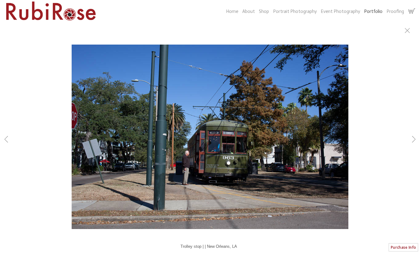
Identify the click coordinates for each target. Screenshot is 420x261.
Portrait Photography (295, 11)
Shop (264, 11)
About (248, 11)
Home (232, 11)
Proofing (395, 11)
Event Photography (340, 11)
